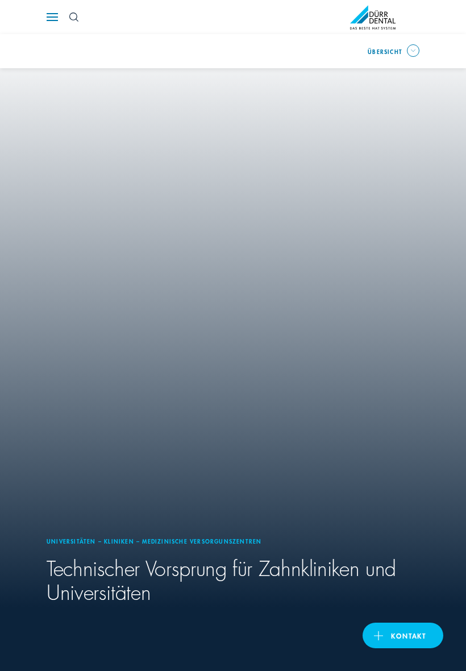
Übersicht (385, 51)
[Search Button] (74, 17)
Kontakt (408, 635)
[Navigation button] (52, 17)
